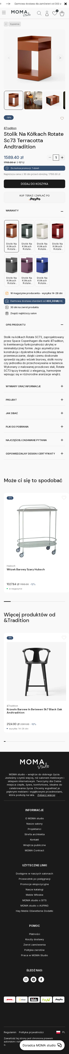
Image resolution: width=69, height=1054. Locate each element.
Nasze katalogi (34, 889)
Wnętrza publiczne (34, 845)
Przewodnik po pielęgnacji (34, 878)
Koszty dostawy (34, 939)
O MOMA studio (34, 818)
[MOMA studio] (21, 13)
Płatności (34, 933)
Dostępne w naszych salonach (34, 873)
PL (63, 1032)
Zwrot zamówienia (34, 944)
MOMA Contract (34, 850)
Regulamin (10, 1032)
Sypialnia (14, 24)
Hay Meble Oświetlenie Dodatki (34, 910)
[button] (60, 58)
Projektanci (34, 828)
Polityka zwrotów (34, 949)
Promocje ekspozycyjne (34, 884)
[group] (36, 543)
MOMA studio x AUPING (34, 905)
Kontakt (34, 839)
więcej (58, 301)
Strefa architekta (35, 834)
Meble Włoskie (34, 894)
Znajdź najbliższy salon (23, 313)
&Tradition (10, 128)
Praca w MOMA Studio (34, 955)
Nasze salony (34, 823)
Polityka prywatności (31, 1032)
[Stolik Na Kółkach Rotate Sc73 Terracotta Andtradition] (34, 60)
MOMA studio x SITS (34, 900)
